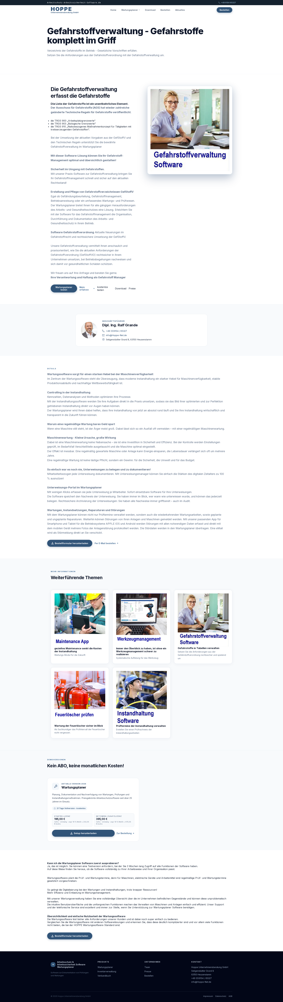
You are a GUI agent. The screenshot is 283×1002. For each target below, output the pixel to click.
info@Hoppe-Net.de (116, 335)
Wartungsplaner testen (63, 288)
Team (147, 967)
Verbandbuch (104, 975)
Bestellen (165, 10)
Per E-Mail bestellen (105, 543)
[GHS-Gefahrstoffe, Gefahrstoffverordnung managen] (203, 619)
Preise (132, 288)
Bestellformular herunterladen (71, 543)
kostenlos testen (102, 288)
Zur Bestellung (124, 833)
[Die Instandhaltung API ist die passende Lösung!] (141, 697)
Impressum (208, 996)
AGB (230, 996)
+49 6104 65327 (228, 2)
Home (113, 10)
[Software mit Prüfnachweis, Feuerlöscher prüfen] (79, 697)
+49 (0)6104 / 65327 (116, 331)
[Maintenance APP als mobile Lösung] (79, 620)
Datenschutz (220, 996)
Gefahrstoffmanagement (96, 214)
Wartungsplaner (129, 10)
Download (150, 10)
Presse (147, 971)
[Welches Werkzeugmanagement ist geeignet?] (141, 620)
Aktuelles (180, 10)
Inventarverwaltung (107, 971)
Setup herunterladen (85, 833)
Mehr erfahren (84, 288)
